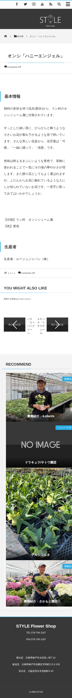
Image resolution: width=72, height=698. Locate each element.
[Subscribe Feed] (50, 4)
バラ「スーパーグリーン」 (31, 326)
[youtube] (42, 4)
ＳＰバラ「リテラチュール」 (41, 326)
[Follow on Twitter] (25, 4)
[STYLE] (50, 26)
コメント (11, 273)
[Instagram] (34, 4)
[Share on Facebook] (17, 4)
